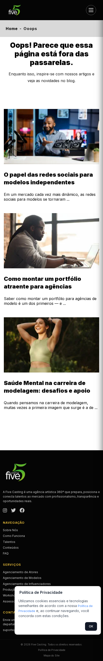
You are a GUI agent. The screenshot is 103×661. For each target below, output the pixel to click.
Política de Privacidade (51, 650)
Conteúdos (11, 547)
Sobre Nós (10, 530)
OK (91, 626)
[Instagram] (5, 511)
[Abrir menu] (91, 10)
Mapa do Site (51, 655)
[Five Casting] (16, 10)
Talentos (9, 542)
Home (12, 28)
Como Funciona (14, 536)
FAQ (6, 553)
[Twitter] (13, 511)
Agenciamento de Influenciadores (27, 584)
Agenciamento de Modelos (22, 578)
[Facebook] (22, 511)
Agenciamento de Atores (20, 572)
